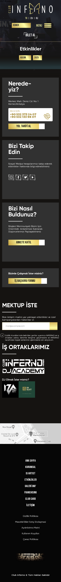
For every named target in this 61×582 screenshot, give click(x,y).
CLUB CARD (30, 498)
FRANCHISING (30, 492)
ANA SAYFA (30, 460)
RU (37, 18)
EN (31, 18)
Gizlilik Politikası (30, 516)
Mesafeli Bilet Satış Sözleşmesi (30, 522)
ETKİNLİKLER (31, 479)
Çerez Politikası (30, 539)
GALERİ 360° (30, 486)
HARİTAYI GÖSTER (30, 433)
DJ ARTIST (30, 473)
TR (26, 18)
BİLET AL (30, 35)
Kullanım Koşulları (30, 534)
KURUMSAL (30, 467)
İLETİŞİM (30, 505)
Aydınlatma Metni (31, 528)
